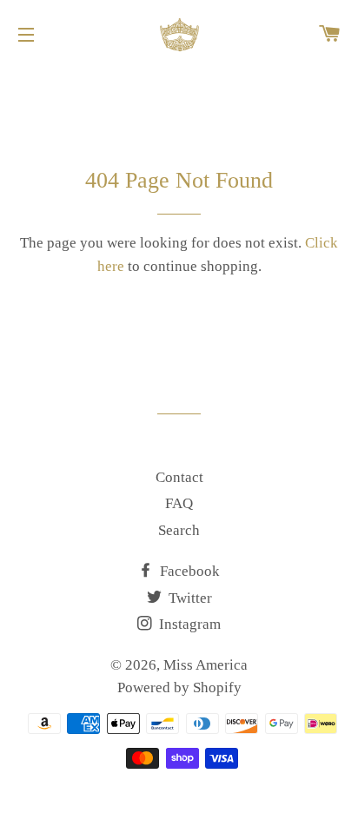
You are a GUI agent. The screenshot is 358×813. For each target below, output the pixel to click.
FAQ (179, 503)
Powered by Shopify (179, 687)
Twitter (188, 598)
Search (179, 530)
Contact (179, 477)
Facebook (188, 571)
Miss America (205, 665)
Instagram (188, 624)
